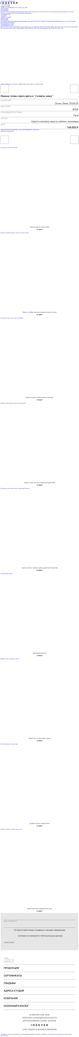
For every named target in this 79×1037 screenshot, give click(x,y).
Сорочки (8, 11)
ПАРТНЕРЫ (4, 22)
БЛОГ (44, 21)
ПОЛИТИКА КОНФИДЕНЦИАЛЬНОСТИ (39, 1018)
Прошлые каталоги (29, 27)
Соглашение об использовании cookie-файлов (60, 1034)
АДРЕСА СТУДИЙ (6, 17)
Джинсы (34, 11)
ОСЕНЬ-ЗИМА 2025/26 (18, 27)
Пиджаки (22, 11)
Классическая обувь (51, 11)
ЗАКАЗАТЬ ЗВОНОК (9, 942)
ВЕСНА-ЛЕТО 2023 (10, 28)
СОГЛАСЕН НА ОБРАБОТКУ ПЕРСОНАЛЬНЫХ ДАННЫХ (40, 936)
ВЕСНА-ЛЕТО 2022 (34, 28)
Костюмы (3, 11)
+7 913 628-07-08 (5, 4)
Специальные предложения (24, 13)
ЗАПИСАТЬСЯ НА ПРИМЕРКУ (9, 129)
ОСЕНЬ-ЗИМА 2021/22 (46, 28)
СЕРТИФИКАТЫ (5, 14)
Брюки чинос (28, 11)
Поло (38, 11)
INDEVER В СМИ (38, 21)
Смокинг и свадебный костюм (9, 13)
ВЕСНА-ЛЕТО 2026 (6, 27)
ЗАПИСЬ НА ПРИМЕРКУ (8, 1)
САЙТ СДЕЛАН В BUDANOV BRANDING (39, 1029)
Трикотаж (42, 11)
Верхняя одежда (15, 11)
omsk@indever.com (9, 961)
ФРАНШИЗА (11, 22)
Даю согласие (4, 1035)
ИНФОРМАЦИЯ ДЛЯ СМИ (25, 21)
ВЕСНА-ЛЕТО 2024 (64, 27)
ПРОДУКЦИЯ (4, 9)
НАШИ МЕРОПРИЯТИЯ (53, 21)
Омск (21, 7)
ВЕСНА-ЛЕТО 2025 (40, 27)
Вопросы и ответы (66, 21)
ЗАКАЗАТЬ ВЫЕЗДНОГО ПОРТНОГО (29, 129)
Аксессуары (70, 11)
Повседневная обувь (61, 11)
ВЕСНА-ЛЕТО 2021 (58, 28)
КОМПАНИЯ (4, 18)
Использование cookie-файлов (39, 1021)
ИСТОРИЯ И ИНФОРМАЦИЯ (9, 21)
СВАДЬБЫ (3, 16)
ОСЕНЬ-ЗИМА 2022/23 (22, 28)
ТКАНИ (73, 21)
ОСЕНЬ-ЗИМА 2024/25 (52, 27)
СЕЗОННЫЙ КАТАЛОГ (7, 24)
